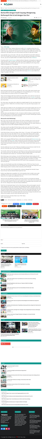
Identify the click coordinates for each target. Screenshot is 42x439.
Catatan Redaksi (6, 10)
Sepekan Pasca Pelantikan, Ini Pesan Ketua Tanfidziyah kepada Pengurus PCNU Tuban (34, 330)
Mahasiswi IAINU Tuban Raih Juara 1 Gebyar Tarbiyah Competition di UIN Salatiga (20, 264)
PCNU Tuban (5, 18)
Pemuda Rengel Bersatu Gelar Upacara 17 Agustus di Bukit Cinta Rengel (20, 283)
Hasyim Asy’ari (35, 139)
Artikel (6, 8)
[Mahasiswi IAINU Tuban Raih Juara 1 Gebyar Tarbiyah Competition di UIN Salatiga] (21, 259)
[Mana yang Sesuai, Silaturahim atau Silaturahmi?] (3, 85)
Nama (2, 240)
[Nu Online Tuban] (8, 4)
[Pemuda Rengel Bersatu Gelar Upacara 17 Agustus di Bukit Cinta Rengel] (3, 284)
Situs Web (23, 243)
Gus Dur (29, 71)
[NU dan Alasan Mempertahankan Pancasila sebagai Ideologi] (24, 85)
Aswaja (33, 97)
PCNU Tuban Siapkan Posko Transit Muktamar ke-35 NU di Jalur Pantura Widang (21, 278)
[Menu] (1, 5)
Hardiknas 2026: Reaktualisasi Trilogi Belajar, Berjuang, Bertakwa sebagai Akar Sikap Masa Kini (24, 305)
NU (25, 48)
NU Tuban (25, 200)
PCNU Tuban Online (21, 437)
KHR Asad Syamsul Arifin (12, 200)
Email (2, 243)
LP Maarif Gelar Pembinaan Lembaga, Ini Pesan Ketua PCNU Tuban (19, 379)
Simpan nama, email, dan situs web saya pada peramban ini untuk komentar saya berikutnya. (15, 247)
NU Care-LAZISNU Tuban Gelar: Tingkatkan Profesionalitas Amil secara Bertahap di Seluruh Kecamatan (6, 265)
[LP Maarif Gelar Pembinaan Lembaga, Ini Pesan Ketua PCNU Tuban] (3, 381)
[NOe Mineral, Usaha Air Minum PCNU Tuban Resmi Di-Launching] (3, 385)
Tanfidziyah (34, 57)
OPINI (14, 10)
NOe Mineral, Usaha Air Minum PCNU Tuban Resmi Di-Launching (18, 384)
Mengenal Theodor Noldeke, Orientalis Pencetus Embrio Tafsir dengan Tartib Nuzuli (34, 79)
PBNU (13, 140)
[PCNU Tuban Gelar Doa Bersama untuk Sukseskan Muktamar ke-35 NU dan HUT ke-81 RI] (3, 275)
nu (22, 200)
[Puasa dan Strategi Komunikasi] (3, 367)
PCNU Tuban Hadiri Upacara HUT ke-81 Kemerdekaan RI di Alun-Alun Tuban (20, 287)
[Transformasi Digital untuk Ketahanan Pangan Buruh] (3, 372)
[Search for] (40, 5)
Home (3, 8)
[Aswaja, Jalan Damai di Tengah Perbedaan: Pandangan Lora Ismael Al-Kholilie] (3, 315)
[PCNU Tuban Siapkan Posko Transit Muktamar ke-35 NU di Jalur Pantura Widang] (3, 280)
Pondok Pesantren (12, 60)
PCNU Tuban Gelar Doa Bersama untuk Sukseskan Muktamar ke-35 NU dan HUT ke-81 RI (22, 274)
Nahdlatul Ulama (19, 200)
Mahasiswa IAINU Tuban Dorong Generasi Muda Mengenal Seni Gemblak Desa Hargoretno (23, 300)
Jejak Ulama (11, 10)
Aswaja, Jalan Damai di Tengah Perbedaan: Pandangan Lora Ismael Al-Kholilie (21, 314)
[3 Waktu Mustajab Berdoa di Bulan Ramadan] (3, 79)
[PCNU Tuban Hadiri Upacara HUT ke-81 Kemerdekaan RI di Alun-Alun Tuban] (3, 289)
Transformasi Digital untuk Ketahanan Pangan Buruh (16, 370)
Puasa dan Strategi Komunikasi (12, 365)
